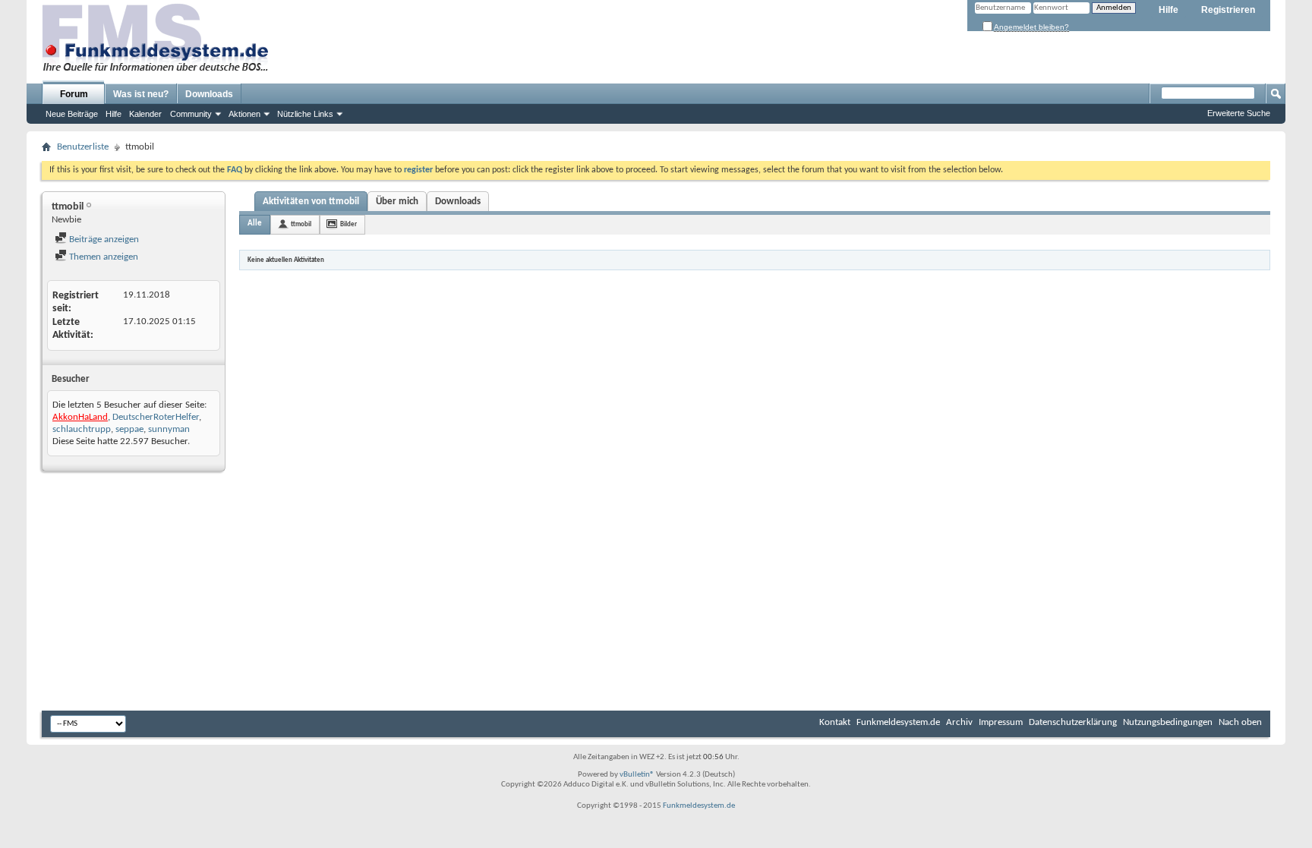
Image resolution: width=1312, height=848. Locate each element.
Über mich (397, 201)
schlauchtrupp (81, 429)
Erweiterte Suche (1238, 113)
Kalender (145, 113)
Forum (74, 94)
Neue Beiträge (72, 113)
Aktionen (244, 113)
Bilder (348, 224)
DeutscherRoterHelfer (155, 417)
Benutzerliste (83, 147)
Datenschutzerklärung (1073, 722)
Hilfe (1168, 10)
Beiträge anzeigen (103, 239)
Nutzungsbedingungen (1168, 722)
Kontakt (834, 722)
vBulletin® (637, 775)
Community (191, 113)
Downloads (209, 94)
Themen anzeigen (102, 257)
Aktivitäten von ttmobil (311, 201)
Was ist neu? (141, 94)
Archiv (959, 722)
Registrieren (1228, 10)
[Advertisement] (656, 593)
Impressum (1001, 722)
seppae (129, 429)
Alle (255, 223)
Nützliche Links (305, 113)
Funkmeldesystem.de (898, 722)
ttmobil (301, 224)
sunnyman (169, 429)
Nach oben (1240, 722)
